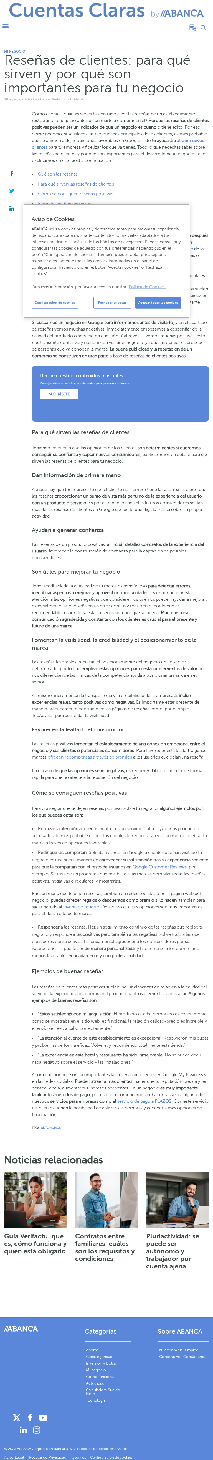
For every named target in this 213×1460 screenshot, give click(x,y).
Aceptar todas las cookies (158, 302)
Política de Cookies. (147, 286)
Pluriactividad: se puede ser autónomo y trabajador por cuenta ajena (172, 1251)
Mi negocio (14, 52)
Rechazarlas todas (112, 302)
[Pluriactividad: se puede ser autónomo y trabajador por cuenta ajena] (177, 1200)
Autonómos (51, 1128)
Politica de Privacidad (48, 1457)
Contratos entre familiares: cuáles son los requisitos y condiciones (105, 1247)
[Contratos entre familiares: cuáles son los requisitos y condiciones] (106, 1200)
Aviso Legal (14, 1457)
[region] (106, 261)
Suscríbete (59, 394)
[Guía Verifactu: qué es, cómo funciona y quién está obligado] (35, 1200)
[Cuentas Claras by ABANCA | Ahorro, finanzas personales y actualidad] (106, 10)
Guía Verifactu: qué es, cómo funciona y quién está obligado (35, 1243)
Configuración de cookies (55, 302)
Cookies (79, 1457)
